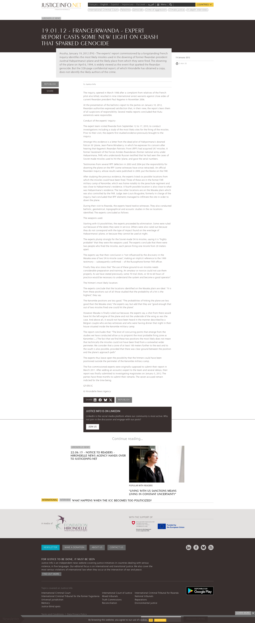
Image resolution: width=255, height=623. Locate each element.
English (104, 4)
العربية (151, 4)
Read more (160, 620)
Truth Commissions (112, 600)
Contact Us (116, 547)
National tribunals (144, 596)
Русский (140, 4)
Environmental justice (146, 603)
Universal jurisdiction (52, 600)
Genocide (138, 10)
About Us (97, 547)
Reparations (141, 600)
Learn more (243, 613)
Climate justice (176, 10)
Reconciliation (109, 603)
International (49, 500)
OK (151, 620)
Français (93, 4)
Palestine (125, 10)
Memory (45, 603)
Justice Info (91, 84)
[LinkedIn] (188, 547)
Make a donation (74, 547)
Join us (92, 427)
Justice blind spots (50, 606)
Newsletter (50, 547)
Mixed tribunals (110, 596)
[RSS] (211, 547)
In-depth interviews (197, 10)
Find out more (50, 574)
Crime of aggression (156, 10)
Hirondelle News (51, 18)
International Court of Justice (117, 593)
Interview (65, 500)
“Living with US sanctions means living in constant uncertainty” (153, 492)
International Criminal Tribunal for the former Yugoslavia (70, 596)
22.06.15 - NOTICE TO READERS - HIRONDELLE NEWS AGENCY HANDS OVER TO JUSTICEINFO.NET (98, 455)
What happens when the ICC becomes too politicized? (112, 500)
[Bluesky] (203, 547)
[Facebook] (196, 547)
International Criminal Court (103, 10)
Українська (127, 4)
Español (115, 4)
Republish (50, 84)
